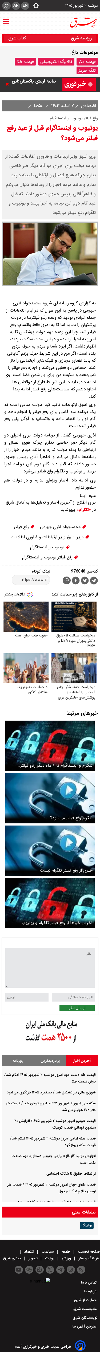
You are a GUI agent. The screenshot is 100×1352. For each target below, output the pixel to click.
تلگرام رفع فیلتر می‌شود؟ (71, 818)
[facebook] (76, 581)
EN (25, 5)
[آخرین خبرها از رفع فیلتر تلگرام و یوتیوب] (50, 903)
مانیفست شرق (85, 1309)
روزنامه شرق (81, 38)
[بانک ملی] (50, 1043)
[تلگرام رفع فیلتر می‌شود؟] (50, 798)
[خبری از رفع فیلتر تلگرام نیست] (50, 851)
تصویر (33, 1258)
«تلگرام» (83, 510)
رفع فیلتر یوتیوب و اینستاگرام (48, 557)
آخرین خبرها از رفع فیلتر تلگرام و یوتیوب (57, 923)
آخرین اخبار (82, 1061)
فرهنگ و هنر (88, 1258)
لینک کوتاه (41, 571)
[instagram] (71, 1270)
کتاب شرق (17, 38)
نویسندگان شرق (85, 1318)
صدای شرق (12, 1258)
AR (15, 5)
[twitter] (85, 581)
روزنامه (18, 1061)
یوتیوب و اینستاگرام (48, 547)
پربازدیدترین (50, 1061)
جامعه (65, 1252)
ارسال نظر (77, 1008)
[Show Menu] (6, 18)
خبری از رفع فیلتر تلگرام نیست (66, 870)
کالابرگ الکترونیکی (56, 61)
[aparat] (39, 1270)
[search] (6, 6)
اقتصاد (29, 1252)
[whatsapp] (67, 580)
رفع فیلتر (22, 527)
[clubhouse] (29, 1270)
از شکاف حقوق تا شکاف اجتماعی (71, 1174)
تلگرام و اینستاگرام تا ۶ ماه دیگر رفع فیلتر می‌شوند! (57, 765)
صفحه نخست (88, 1252)
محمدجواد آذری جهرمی (61, 527)
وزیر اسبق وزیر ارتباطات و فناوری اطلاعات (48, 537)
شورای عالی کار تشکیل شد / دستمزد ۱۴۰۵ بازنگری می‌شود (51, 1092)
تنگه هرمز (87, 70)
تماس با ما (89, 1282)
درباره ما (91, 1291)
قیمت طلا (25, 61)
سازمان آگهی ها (85, 1326)
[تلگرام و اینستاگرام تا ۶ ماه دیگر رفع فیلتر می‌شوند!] (50, 746)
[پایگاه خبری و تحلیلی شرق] (83, 23)
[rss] (81, 1270)
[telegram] (94, 582)
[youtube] (19, 1270)
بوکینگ (87, 1225)
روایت (49, 1258)
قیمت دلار (87, 61)
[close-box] (8, 84)
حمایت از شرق (86, 1300)
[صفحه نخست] (34, 6)
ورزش (66, 1258)
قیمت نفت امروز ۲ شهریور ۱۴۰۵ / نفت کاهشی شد (56, 1202)
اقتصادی (88, 106)
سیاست (48, 1252)
